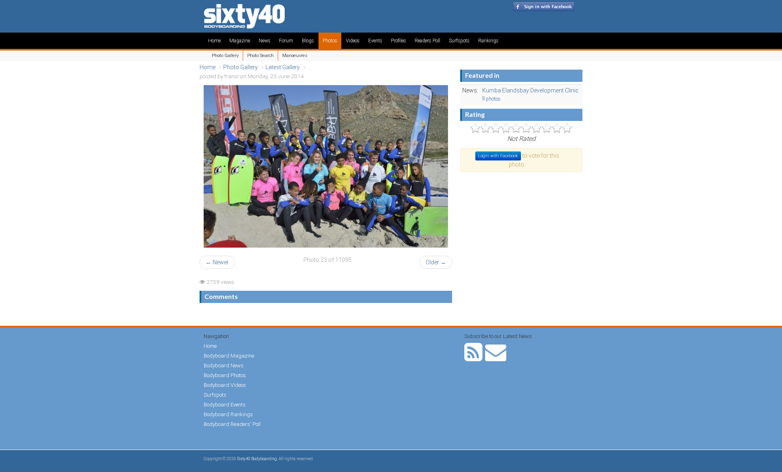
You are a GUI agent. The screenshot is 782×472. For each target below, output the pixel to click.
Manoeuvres (295, 55)
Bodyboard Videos (225, 385)
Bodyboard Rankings (228, 414)
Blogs (308, 41)
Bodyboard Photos (225, 375)
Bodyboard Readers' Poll (232, 424)
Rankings (488, 41)
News (264, 41)
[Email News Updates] (495, 358)
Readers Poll (427, 41)
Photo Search (260, 55)
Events (375, 41)
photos (493, 99)
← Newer (217, 262)
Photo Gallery (225, 55)
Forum (286, 41)
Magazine (239, 41)
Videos (353, 41)
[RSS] (473, 358)
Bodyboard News (224, 365)
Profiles (398, 41)
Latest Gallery (283, 67)
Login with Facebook (498, 155)
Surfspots (459, 41)
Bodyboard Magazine (229, 356)
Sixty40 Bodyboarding (257, 459)
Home (214, 41)
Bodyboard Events (225, 405)
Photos (330, 41)
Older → (436, 262)
